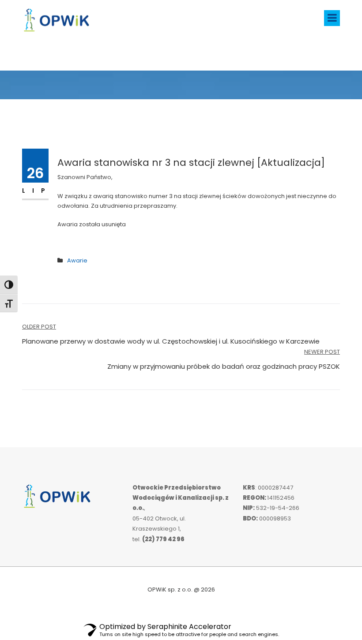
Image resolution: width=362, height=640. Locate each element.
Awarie (77, 260)
